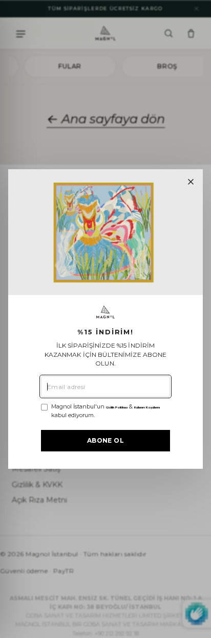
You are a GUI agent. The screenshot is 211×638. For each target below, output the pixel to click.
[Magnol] (105, 312)
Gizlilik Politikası (117, 407)
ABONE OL (105, 440)
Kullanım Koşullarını (147, 407)
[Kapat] (191, 182)
